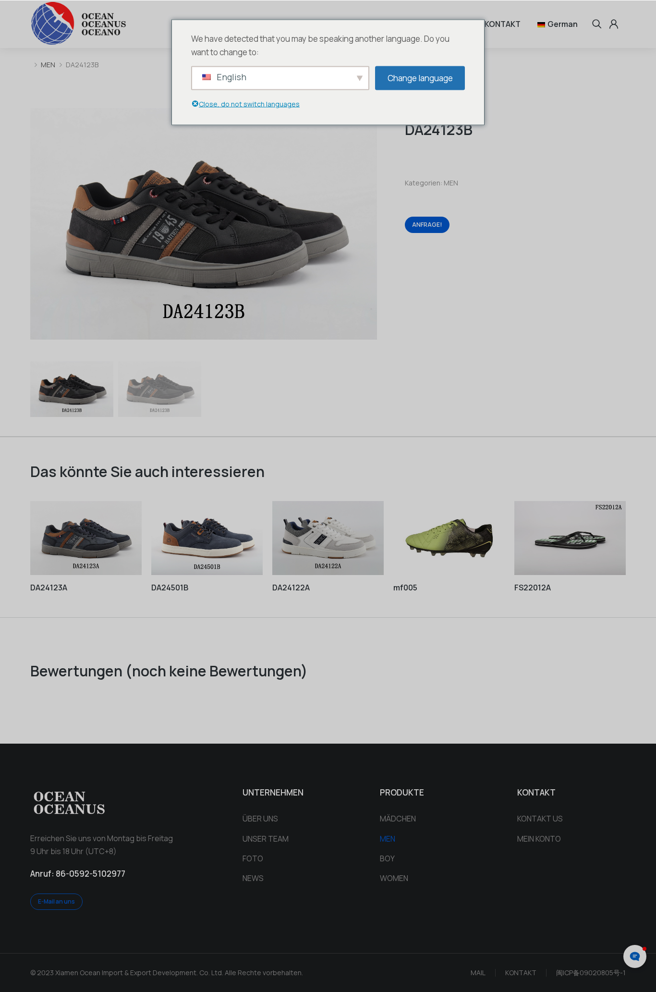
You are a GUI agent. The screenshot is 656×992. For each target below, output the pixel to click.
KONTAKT (520, 972)
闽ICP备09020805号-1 (591, 972)
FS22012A (532, 587)
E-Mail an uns (56, 901)
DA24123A (48, 587)
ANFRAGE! (427, 224)
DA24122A (291, 587)
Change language (420, 77)
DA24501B (169, 587)
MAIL (478, 972)
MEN (451, 182)
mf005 (405, 587)
